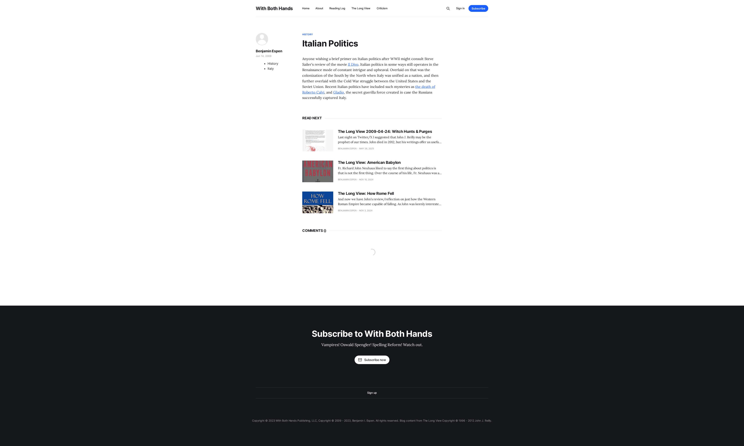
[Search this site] (448, 8)
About (319, 8)
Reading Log (337, 8)
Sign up (372, 392)
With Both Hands (274, 8)
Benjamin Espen (269, 51)
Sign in (460, 8)
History (307, 34)
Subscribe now (375, 360)
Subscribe (478, 8)
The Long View (360, 8)
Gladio (338, 92)
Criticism (382, 8)
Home (305, 8)
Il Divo (353, 64)
